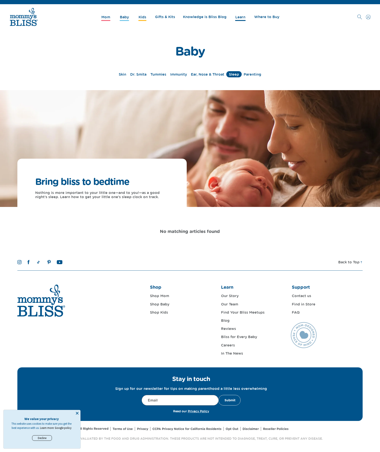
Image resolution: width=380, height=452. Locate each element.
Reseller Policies (276, 429)
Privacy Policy (198, 411)
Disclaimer (251, 429)
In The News (232, 353)
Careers (228, 345)
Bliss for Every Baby (239, 336)
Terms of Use (123, 429)
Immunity (178, 74)
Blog (225, 320)
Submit (230, 400)
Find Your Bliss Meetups (243, 312)
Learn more (47, 428)
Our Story (230, 295)
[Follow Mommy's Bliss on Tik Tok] (38, 262)
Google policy (63, 428)
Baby (190, 51)
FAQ (296, 312)
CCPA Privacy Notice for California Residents (186, 429)
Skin (122, 74)
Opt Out (232, 429)
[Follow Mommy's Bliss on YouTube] (60, 262)
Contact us (301, 295)
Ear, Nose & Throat (207, 74)
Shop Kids (159, 312)
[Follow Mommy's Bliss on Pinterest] (49, 262)
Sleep (234, 74)
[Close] (77, 413)
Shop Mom (159, 295)
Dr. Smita (138, 74)
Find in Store (303, 304)
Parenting (252, 74)
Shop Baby (159, 304)
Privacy (142, 429)
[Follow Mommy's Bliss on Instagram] (19, 262)
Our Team (229, 304)
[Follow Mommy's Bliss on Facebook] (28, 262)
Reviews (228, 328)
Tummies (158, 74)
